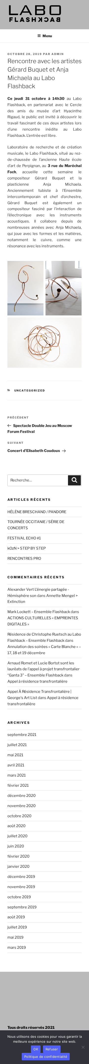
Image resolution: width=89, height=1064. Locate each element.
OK (35, 1049)
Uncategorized (29, 390)
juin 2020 (15, 846)
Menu (47, 36)
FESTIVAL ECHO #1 (24, 538)
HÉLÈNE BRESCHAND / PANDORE (36, 512)
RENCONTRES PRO (24, 558)
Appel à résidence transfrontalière (37, 681)
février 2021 (18, 785)
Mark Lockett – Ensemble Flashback (38, 612)
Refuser (51, 1049)
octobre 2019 (19, 897)
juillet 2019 (17, 927)
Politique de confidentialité (45, 1057)
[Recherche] (74, 480)
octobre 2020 (19, 816)
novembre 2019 (21, 887)
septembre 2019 (22, 907)
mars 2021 (16, 775)
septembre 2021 (21, 734)
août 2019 (16, 917)
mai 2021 (15, 755)
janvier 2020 (18, 866)
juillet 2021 (17, 745)
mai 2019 (15, 937)
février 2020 (18, 856)
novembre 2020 (21, 806)
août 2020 (16, 826)
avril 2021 (15, 765)
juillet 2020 (17, 836)
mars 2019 (16, 947)
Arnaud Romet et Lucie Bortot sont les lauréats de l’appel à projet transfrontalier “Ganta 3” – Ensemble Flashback (43, 669)
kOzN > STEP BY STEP (26, 548)
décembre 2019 (21, 876)
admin (57, 54)
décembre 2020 (21, 795)
